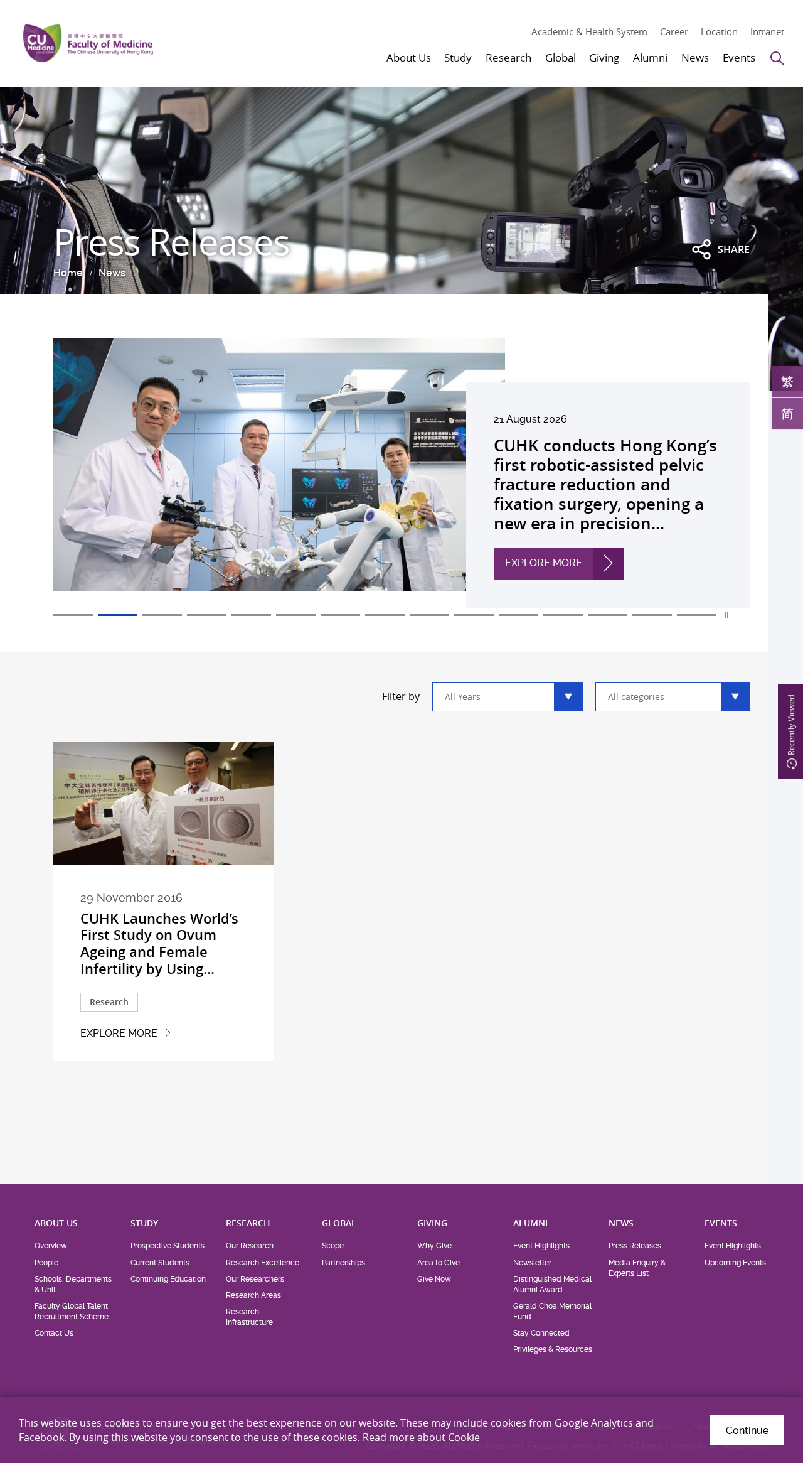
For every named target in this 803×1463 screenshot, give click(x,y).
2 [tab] (117, 615)
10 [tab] (474, 615)
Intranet (767, 31)
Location (719, 31)
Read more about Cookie (421, 1437)
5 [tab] (251, 615)
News (111, 273)
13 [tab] (607, 615)
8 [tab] (385, 615)
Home (68, 273)
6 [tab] (296, 615)
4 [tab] (206, 615)
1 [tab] (73, 615)
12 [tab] (563, 615)
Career (674, 31)
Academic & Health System (589, 31)
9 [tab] (429, 615)
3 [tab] (162, 615)
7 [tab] (340, 615)
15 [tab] (696, 615)
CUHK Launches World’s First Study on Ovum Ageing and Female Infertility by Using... (159, 943)
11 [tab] (518, 615)
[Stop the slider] (727, 615)
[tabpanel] (401, 473)
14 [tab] (652, 615)
